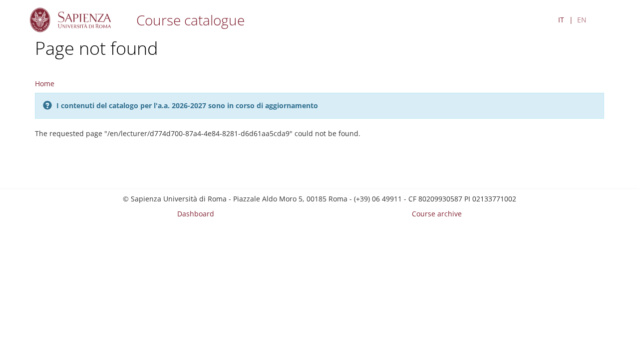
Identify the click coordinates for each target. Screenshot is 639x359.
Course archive (437, 213)
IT (561, 19)
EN (582, 19)
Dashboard (195, 213)
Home (44, 83)
